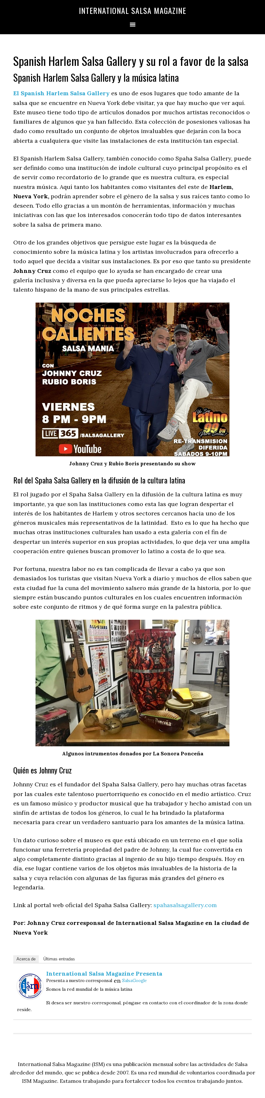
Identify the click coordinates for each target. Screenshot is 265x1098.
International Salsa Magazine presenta (104, 973)
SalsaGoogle (134, 980)
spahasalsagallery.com (185, 905)
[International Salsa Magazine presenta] (30, 996)
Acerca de (26, 959)
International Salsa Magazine (132, 10)
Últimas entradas (59, 959)
